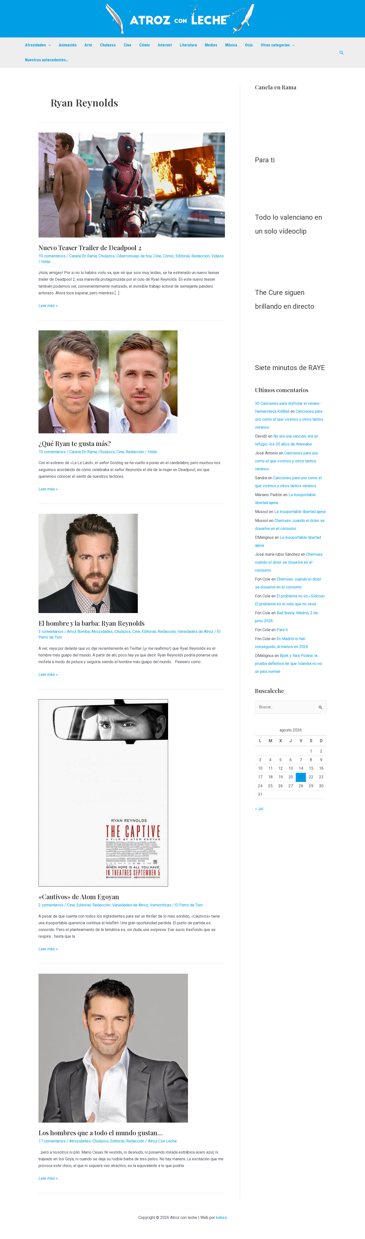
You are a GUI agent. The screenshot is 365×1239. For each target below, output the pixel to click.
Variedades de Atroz (195, 631)
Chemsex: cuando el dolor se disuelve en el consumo (289, 887)
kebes (221, 1217)
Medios (211, 45)
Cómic (144, 45)
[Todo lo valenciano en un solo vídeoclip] (290, 513)
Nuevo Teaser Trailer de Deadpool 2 (90, 247)
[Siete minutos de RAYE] (290, 662)
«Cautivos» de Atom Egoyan (78, 896)
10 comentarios (52, 256)
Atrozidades (35, 45)
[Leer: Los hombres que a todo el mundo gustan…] (113, 1048)
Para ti (265, 485)
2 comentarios (50, 905)
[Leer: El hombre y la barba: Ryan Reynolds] (88, 563)
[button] (48, 45)
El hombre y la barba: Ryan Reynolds (91, 623)
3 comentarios (50, 631)
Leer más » (48, 306)
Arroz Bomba (78, 631)
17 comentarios (52, 1141)
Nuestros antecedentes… (46, 60)
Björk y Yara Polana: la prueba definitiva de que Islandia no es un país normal (288, 988)
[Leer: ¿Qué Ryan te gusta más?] (108, 381)
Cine (127, 45)
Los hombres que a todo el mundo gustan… (100, 1132)
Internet (165, 45)
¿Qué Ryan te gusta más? (74, 443)
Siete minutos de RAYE (290, 692)
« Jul (259, 1133)
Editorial (183, 256)
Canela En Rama (83, 256)
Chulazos (108, 45)
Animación (67, 45)
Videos (217, 256)
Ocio (249, 45)
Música (231, 45)
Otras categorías (275, 45)
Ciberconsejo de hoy (134, 256)
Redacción (200, 256)
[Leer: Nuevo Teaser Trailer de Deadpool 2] (131, 184)
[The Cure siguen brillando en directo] (290, 587)
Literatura (188, 45)
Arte (88, 45)
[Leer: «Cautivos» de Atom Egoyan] (103, 792)
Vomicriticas (160, 905)
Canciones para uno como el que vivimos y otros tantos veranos (289, 744)
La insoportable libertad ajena (300, 836)
